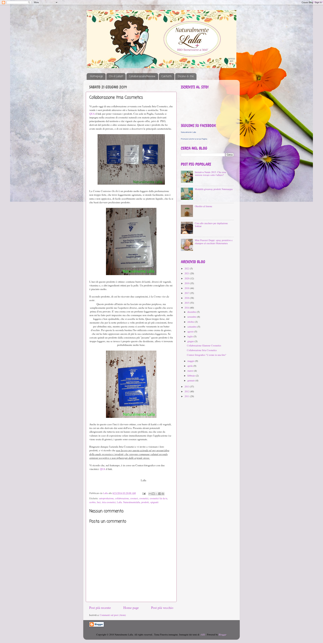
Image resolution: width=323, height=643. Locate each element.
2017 (187, 293)
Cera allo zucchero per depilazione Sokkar (211, 225)
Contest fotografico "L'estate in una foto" (206, 354)
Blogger (222, 634)
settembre (192, 326)
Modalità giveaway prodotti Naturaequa (213, 189)
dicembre (192, 311)
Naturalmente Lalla (188, 132)
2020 (187, 278)
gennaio (191, 380)
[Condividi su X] (156, 493)
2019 (187, 283)
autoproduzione (106, 498)
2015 (187, 302)
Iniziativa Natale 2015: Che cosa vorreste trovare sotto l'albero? (210, 174)
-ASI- (203, 634)
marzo (190, 370)
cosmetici (143, 498)
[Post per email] (143, 493)
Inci (99, 502)
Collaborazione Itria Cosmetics (202, 350)
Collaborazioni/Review (142, 76)
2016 (187, 297)
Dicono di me (186, 76)
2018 (187, 288)
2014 (187, 307)
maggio (191, 361)
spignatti (154, 502)
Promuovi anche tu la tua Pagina (194, 139)
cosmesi (134, 498)
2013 (187, 386)
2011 (187, 396)
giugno (191, 341)
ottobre (191, 321)
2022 (187, 268)
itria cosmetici (109, 502)
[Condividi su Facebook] (159, 493)
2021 (187, 273)
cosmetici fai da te (158, 498)
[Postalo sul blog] (153, 493)
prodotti (145, 502)
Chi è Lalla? (116, 76)
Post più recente (100, 607)
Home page (131, 607)
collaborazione (122, 498)
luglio (190, 336)
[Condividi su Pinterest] (163, 493)
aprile (190, 365)
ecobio (92, 502)
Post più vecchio (162, 607)
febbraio (191, 375)
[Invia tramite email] (150, 493)
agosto (190, 331)
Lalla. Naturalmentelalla (128, 502)
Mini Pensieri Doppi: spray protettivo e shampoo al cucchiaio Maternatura (213, 242)
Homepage (96, 76)
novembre (192, 316)
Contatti (167, 76)
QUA (92, 113)
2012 (187, 391)
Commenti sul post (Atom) (113, 615)
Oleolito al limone (203, 206)
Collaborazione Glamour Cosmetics (204, 345)
